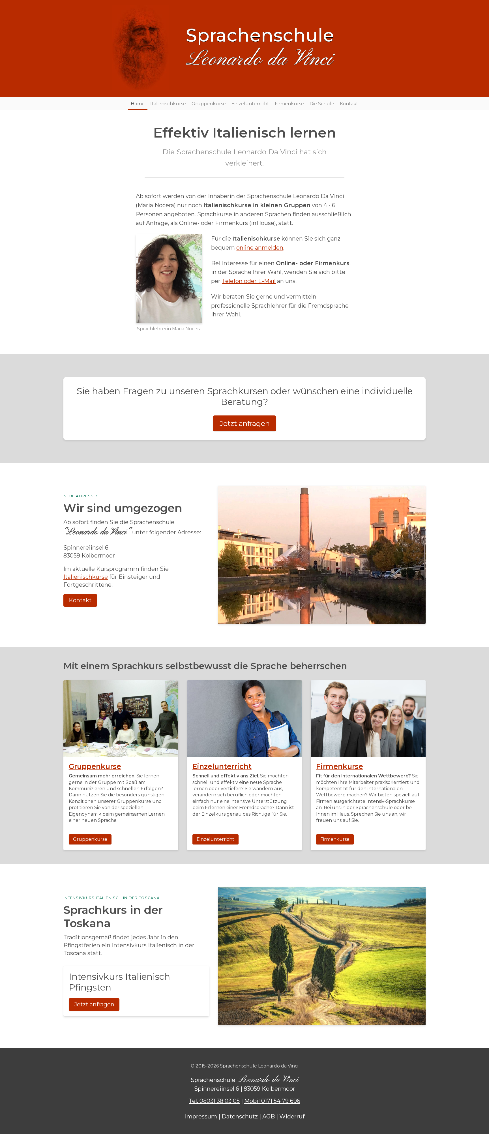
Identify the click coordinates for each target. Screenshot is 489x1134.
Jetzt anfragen (245, 423)
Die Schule (322, 103)
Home (138, 103)
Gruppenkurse (209, 103)
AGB (268, 1116)
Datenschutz (240, 1116)
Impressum (201, 1116)
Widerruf (291, 1116)
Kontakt (349, 103)
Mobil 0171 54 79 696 (272, 1100)
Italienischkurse (168, 103)
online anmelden (259, 247)
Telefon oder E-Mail (249, 281)
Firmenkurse (289, 103)
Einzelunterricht (250, 103)
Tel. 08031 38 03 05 (214, 1100)
